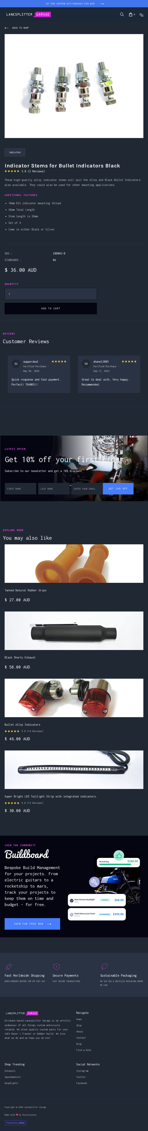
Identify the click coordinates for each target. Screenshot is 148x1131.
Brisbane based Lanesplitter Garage (27, 1020)
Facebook (81, 1083)
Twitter (81, 1077)
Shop (79, 1025)
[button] (132, 14)
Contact (81, 1037)
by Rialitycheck (27, 1115)
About (79, 1031)
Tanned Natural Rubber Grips (25, 590)
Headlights (11, 1083)
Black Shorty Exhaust (20, 657)
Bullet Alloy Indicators (22, 724)
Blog (79, 1043)
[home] (28, 14)
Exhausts (10, 1070)
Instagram (82, 1070)
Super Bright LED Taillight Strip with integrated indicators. (51, 796)
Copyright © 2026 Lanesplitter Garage (25, 1107)
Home (79, 1019)
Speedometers (13, 1077)
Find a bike (83, 1050)
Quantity (11, 284)
